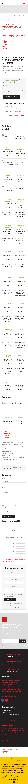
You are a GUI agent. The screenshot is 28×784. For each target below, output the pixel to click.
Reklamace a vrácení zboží (9, 682)
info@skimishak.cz (18, 115)
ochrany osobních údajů (7, 512)
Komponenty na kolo (7, 26)
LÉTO (13, 24)
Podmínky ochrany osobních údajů (12, 689)
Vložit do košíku (11, 97)
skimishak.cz (5, 751)
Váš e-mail (14, 579)
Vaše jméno (14, 573)
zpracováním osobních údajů (17, 645)
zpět (5, 21)
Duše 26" (21, 26)
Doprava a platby (7, 684)
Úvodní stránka (6, 24)
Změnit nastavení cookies (9, 696)
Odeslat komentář (8, 516)
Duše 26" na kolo (7, 561)
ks (24, 91)
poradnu (14, 107)
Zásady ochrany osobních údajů (11, 691)
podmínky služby (17, 512)
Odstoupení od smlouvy (9, 687)
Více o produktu (18, 72)
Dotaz (14, 586)
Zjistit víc (5, 740)
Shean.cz (8, 752)
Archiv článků (6, 693)
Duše (16, 26)
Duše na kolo (21, 559)
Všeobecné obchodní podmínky (11, 680)
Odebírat (23, 641)
